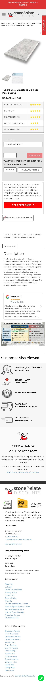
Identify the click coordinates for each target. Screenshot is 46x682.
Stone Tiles (9, 665)
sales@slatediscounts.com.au (19, 539)
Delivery (8, 587)
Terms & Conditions (13, 590)
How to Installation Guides (16, 604)
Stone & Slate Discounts (25, 676)
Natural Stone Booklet (14, 612)
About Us (9, 584)
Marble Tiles (10, 642)
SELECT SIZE (10, 140)
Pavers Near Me (12, 618)
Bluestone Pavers (12, 631)
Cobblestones (11, 656)
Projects (8, 601)
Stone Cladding (11, 659)
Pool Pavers (10, 653)
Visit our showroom (13, 544)
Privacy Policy (11, 592)
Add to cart (35, 155)
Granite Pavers (11, 648)
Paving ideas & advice (14, 609)
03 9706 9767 (13, 536)
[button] (4, 15)
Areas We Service (12, 615)
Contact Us (9, 595)
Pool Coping (10, 651)
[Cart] (38, 14)
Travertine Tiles (11, 634)
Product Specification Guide (19, 218)
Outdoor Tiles (11, 662)
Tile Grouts (9, 670)
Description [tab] (9, 246)
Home (3, 23)
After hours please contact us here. (23, 472)
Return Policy (11, 598)
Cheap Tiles (10, 668)
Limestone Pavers (12, 639)
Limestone (11, 23)
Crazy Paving (10, 645)
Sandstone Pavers (12, 637)
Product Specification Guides (18, 607)
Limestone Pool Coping (26, 23)
